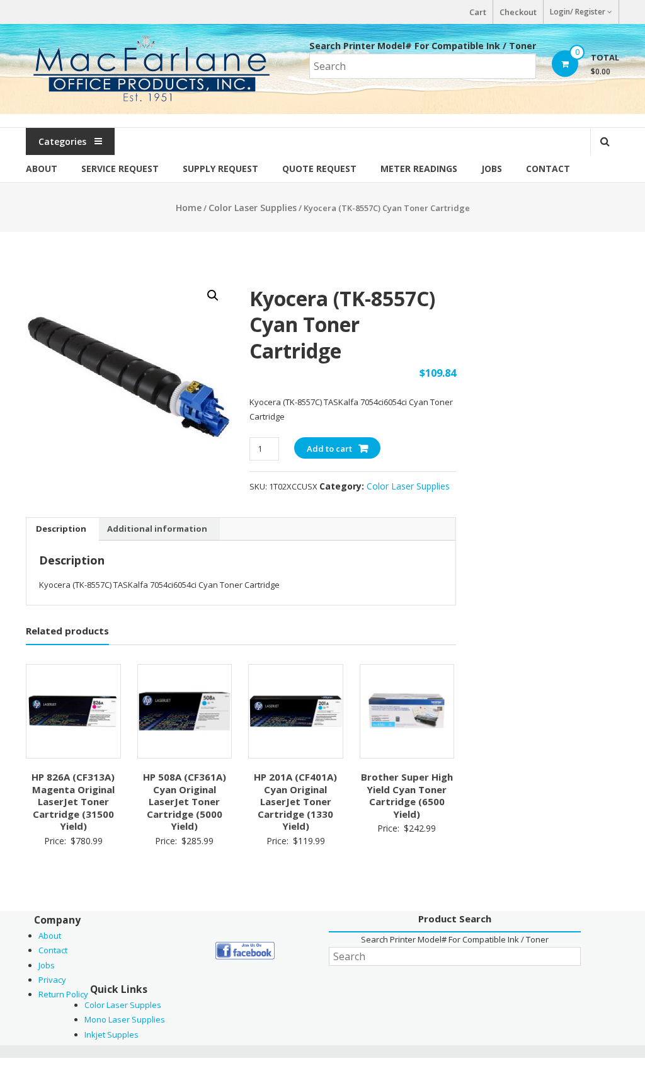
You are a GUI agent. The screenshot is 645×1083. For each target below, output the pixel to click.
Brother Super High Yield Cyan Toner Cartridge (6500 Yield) (407, 795)
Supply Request (220, 169)
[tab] (61, 529)
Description (61, 528)
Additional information (157, 528)
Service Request (120, 169)
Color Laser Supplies (252, 208)
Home (189, 208)
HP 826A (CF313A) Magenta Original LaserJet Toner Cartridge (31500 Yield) (73, 801)
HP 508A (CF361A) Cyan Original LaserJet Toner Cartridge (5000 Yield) (184, 801)
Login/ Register (577, 11)
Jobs (491, 169)
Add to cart (329, 448)
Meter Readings (418, 169)
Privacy (52, 979)
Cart (477, 12)
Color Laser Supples (122, 1005)
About (41, 169)
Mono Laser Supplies (124, 1019)
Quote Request (319, 169)
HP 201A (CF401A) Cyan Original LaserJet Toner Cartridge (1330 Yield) (295, 801)
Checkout (518, 12)
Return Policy (63, 994)
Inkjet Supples (111, 1034)
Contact (548, 169)
